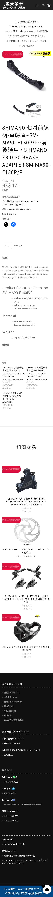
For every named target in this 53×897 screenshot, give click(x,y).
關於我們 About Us (12, 692)
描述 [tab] (7, 245)
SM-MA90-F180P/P (24, 209)
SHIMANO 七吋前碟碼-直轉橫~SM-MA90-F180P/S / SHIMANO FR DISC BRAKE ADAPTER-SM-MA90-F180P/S (37, 375)
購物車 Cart (9, 706)
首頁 (17, 21)
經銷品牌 (7, 715)
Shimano (11, 209)
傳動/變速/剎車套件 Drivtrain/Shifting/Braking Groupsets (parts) (24, 26)
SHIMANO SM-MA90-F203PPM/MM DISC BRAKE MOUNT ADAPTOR (12, 397)
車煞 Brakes (19, 31)
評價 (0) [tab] (18, 245)
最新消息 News (10, 697)
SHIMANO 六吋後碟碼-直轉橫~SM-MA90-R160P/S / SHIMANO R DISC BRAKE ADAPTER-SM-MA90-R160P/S (13, 375)
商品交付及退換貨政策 (13, 720)
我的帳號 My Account (13, 701)
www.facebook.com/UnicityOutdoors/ (23, 804)
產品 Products (10, 710)
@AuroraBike (10, 793)
